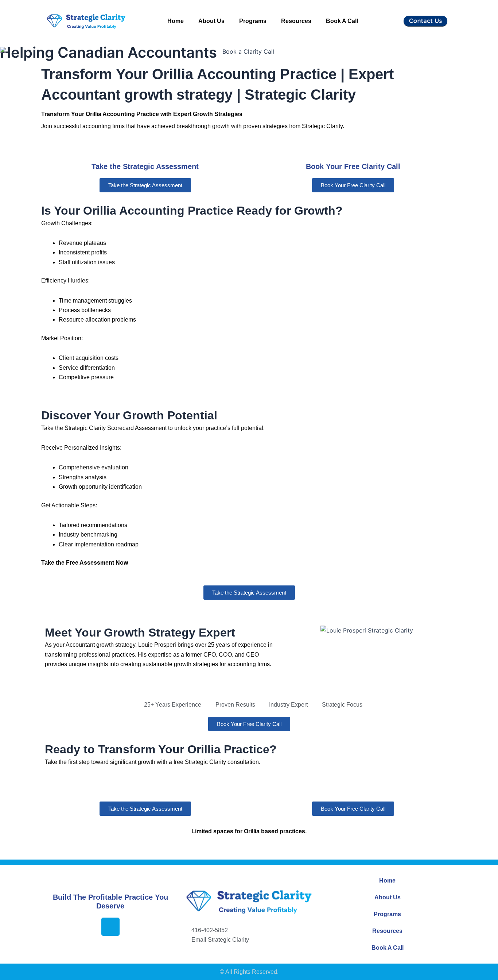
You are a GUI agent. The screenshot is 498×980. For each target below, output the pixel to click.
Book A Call (342, 21)
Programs (252, 21)
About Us (211, 21)
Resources (296, 21)
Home (175, 21)
